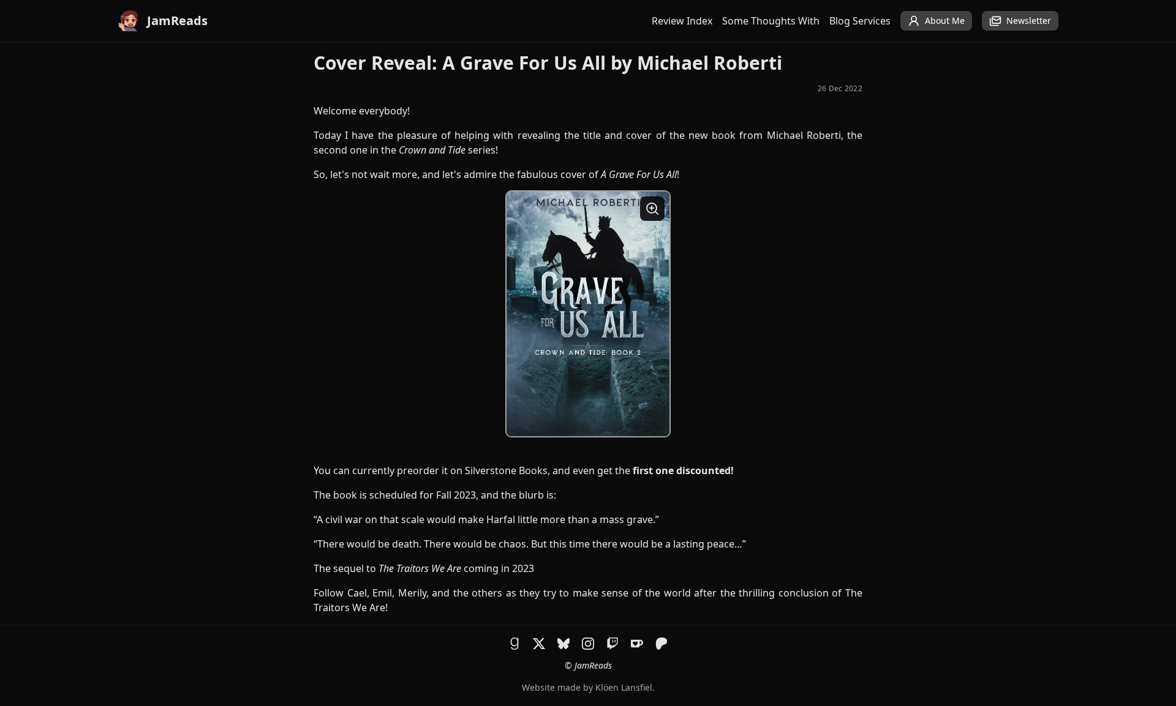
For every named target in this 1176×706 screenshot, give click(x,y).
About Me (945, 20)
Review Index (682, 21)
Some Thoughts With (771, 21)
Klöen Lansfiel (623, 687)
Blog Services (860, 21)
